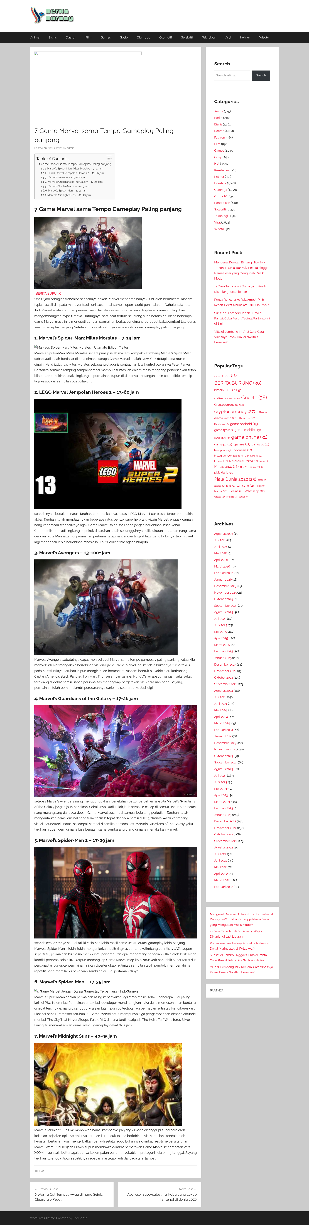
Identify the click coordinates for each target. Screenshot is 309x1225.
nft (244, 467)
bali (230, 375)
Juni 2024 (220, 703)
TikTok (259, 486)
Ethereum (246, 418)
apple (218, 376)
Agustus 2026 (223, 533)
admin (70, 148)
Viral (228, 37)
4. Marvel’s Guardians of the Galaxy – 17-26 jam (74, 181)
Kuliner (245, 37)
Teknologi (208, 37)
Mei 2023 (220, 788)
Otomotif (165, 37)
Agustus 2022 (223, 847)
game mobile (248, 430)
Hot (41, 1171)
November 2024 (225, 671)
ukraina (236, 491)
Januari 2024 (223, 736)
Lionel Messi (253, 455)
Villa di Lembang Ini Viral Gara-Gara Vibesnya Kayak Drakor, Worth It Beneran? (239, 337)
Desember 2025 (225, 586)
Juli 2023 (220, 775)
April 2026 (221, 560)
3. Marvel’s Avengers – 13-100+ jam (66, 177)
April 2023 (221, 795)
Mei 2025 (220, 632)
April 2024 (221, 717)
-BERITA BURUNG (48, 293)
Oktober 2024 (223, 677)
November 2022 (225, 828)
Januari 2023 (223, 815)
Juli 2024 (220, 697)
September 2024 (225, 684)
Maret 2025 (222, 645)
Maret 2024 (222, 723)
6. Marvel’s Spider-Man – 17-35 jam (66, 190)
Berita (218, 118)
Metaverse (226, 466)
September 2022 (225, 841)
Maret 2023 (222, 802)
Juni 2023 (220, 782)
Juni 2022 (220, 860)
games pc (260, 444)
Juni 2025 (220, 625)
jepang (238, 456)
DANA (262, 412)
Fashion (219, 137)
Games (106, 37)
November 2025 (225, 592)
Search (261, 75)
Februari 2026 (223, 573)
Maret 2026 (222, 566)
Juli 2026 (220, 540)
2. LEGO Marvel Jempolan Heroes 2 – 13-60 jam (74, 172)
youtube (231, 497)
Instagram (223, 455)
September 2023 (225, 762)
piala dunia (223, 472)
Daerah (71, 37)
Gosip (124, 37)
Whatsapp (255, 491)
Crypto (254, 397)
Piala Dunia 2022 (235, 479)
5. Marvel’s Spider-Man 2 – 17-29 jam (67, 186)
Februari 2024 (223, 730)
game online (249, 437)
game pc (223, 444)
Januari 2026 (223, 579)
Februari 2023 (223, 808)
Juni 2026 (220, 547)
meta (263, 461)
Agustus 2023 (223, 769)
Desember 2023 (225, 743)
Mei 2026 (220, 553)
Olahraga (143, 37)
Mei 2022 (220, 867)
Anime (35, 37)
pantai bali (256, 467)
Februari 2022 (223, 887)
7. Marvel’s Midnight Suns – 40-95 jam (68, 195)
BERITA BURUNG (237, 383)
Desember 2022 (225, 821)
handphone (222, 450)
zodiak (243, 497)
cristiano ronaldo (227, 398)
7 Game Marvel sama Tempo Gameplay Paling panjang (75, 164)
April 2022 (221, 873)
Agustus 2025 (223, 612)
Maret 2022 (222, 880)
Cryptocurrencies (229, 404)
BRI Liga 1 (239, 390)
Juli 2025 (220, 618)
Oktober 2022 (223, 834)
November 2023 (225, 749)
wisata (219, 496)
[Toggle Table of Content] (107, 159)
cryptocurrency (234, 411)
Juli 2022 (220, 854)
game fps (223, 430)
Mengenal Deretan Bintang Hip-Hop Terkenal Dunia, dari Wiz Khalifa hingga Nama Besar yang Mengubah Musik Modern (241, 919)
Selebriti (187, 37)
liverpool (221, 461)
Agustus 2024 (223, 690)
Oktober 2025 (223, 599)
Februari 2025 (223, 651)
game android (244, 424)
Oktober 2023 (223, 756)
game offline (222, 438)
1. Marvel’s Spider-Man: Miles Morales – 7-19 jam (74, 168)
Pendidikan (222, 203)
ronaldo (219, 486)
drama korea (225, 418)
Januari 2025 (223, 658)
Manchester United (243, 461)
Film (88, 37)
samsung (245, 485)
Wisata (264, 37)
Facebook (221, 424)
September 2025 (225, 605)
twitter (220, 491)
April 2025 (221, 638)
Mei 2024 (220, 710)
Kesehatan (221, 170)
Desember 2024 (225, 664)
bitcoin (221, 390)
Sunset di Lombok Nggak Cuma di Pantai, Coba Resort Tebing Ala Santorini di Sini (242, 318)
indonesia (242, 450)
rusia (230, 485)
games (242, 444)
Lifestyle (220, 183)
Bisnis (53, 37)
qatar (262, 480)
